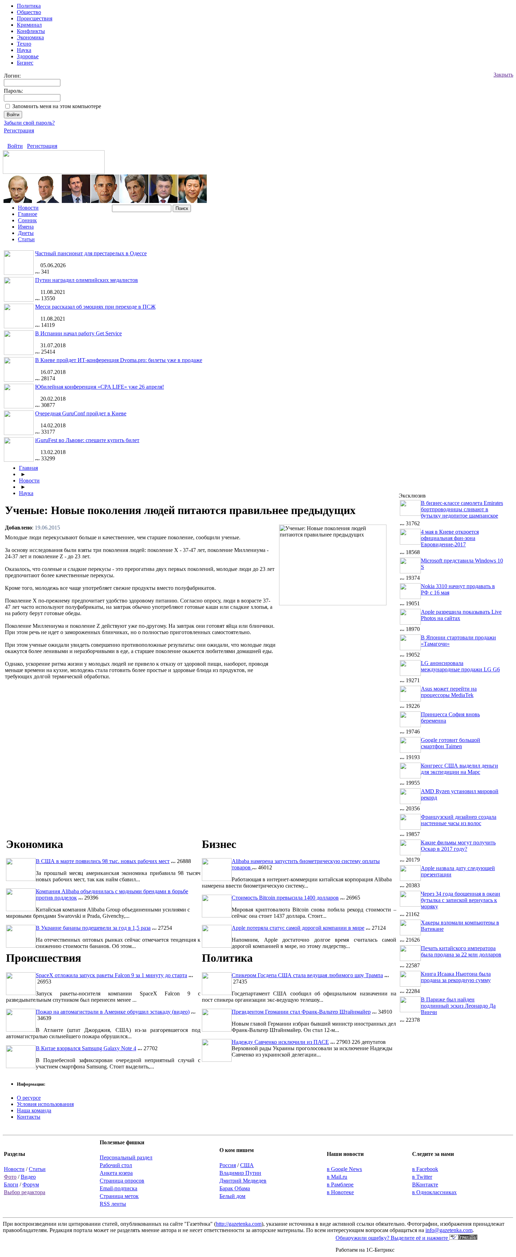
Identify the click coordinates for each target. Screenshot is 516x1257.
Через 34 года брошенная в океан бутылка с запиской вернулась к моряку (460, 900)
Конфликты (31, 31)
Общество (29, 12)
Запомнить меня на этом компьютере (56, 106)
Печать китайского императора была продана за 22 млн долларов (461, 951)
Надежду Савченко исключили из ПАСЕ (280, 1042)
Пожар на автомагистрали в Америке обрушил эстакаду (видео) (113, 1012)
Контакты (28, 1117)
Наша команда (34, 1110)
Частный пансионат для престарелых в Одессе (91, 253)
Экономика (30, 37)
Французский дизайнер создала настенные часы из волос (458, 820)
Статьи (26, 239)
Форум (30, 1184)
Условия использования (45, 1104)
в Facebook (425, 1169)
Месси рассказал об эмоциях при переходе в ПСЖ (95, 307)
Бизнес (25, 63)
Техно (24, 44)
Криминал (29, 25)
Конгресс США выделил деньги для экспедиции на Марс (459, 769)
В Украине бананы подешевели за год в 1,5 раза (93, 928)
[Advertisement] (338, 659)
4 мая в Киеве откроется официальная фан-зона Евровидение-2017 (450, 538)
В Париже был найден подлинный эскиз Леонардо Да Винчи (458, 1005)
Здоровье (28, 56)
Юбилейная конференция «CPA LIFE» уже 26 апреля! (99, 387)
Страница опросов (122, 1181)
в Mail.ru (337, 1177)
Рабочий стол (116, 1165)
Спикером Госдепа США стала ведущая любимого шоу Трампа (307, 975)
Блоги (11, 1184)
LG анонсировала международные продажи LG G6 (460, 666)
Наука (24, 50)
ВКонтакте (425, 1184)
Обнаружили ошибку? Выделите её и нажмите (392, 1238)
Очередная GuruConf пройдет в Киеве (80, 413)
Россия (227, 1165)
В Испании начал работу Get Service (78, 333)
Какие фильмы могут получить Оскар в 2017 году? (458, 846)
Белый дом (232, 1196)
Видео (28, 1177)
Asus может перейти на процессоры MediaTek (449, 692)
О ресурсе (29, 1098)
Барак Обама (234, 1188)
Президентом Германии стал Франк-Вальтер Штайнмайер (301, 1012)
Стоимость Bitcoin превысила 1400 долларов (285, 898)
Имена (26, 227)
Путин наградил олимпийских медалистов (86, 280)
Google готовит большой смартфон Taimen (450, 743)
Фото (10, 1177)
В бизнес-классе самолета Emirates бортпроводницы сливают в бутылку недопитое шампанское (462, 509)
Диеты (26, 233)
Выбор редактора (24, 1192)
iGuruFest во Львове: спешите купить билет (87, 440)
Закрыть (503, 75)
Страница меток (119, 1196)
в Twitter (422, 1177)
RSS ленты (113, 1204)
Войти (15, 146)
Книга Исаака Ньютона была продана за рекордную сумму (456, 977)
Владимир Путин (240, 1173)
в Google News (344, 1169)
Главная (28, 468)
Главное (27, 214)
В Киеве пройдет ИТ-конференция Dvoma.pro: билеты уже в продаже (118, 360)
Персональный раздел (126, 1157)
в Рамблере (340, 1184)
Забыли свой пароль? (29, 123)
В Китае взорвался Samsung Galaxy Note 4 (86, 1048)
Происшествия (34, 18)
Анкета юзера (116, 1173)
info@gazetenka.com (448, 1230)
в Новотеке (340, 1192)
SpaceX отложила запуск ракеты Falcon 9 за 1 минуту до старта (111, 975)
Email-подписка (118, 1188)
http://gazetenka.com (239, 1224)
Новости (28, 208)
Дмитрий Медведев (242, 1181)
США (247, 1165)
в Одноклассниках (434, 1192)
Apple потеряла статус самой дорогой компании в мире (298, 928)
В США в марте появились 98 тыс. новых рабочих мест (103, 861)
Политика (29, 6)
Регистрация (19, 130)
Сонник (27, 220)
